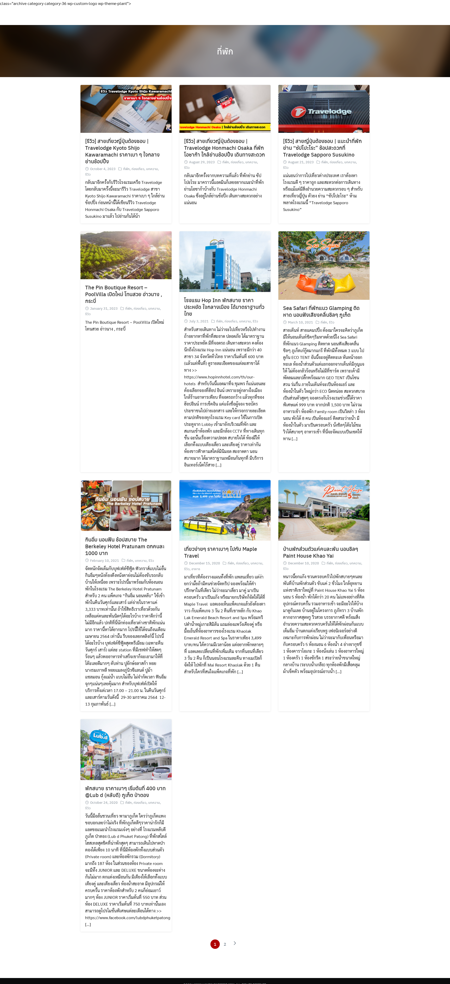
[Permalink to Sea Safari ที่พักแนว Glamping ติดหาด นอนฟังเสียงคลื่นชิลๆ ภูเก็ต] (324, 265)
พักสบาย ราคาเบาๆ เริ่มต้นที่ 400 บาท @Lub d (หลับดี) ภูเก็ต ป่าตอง (125, 791)
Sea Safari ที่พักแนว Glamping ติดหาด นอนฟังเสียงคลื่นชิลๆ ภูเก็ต (321, 311)
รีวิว (88, 174)
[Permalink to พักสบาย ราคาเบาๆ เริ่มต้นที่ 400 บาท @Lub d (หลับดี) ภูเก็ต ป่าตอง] (126, 749)
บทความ (152, 168)
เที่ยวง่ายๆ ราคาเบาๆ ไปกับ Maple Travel (220, 552)
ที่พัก (225, 51)
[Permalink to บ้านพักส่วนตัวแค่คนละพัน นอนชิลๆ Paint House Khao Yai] (324, 509)
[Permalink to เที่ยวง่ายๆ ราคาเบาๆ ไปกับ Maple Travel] (225, 510)
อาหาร (195, 568)
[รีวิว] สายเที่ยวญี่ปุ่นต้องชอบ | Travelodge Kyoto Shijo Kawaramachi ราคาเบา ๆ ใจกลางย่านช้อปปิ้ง (122, 151)
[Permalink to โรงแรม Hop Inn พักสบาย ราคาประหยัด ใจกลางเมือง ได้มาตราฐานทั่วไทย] (225, 261)
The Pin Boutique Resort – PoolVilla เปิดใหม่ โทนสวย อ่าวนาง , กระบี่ (123, 293)
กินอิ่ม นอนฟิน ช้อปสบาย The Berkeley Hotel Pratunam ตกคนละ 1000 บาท (125, 546)
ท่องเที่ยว (138, 168)
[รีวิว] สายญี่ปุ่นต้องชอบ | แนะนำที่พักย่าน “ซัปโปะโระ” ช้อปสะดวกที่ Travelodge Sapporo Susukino (322, 147)
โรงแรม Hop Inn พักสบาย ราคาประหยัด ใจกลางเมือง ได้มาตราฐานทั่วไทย (224, 306)
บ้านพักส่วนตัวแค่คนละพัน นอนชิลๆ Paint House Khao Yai (320, 552)
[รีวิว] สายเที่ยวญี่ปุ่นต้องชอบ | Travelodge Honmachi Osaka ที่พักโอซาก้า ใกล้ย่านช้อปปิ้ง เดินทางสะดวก (224, 147)
